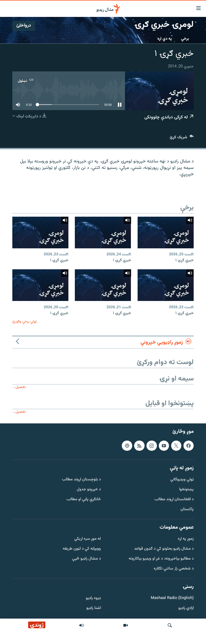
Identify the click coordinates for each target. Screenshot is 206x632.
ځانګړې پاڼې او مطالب (84, 499)
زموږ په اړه (186, 539)
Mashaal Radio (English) (172, 598)
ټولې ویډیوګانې (182, 479)
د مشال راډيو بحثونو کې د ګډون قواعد (164, 549)
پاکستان (187, 509)
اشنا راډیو (93, 608)
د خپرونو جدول (89, 489)
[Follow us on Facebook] (188, 445)
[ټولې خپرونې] (81, 625)
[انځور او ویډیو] (125, 625)
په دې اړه (164, 39)
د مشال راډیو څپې (86, 559)
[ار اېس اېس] (139, 445)
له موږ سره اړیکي (87, 539)
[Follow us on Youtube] (164, 445)
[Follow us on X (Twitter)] (176, 445)
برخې (185, 39)
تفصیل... (18, 387)
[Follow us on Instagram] (151, 445)
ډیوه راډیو (93, 598)
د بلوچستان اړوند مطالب (81, 479)
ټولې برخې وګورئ (24, 321)
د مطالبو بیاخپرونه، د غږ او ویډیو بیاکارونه (161, 559)
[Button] (182, 138)
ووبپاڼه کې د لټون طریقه (82, 549)
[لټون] (170, 625)
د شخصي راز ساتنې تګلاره (174, 568)
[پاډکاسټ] (127, 445)
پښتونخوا (186, 489)
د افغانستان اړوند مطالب (174, 499)
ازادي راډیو (186, 608)
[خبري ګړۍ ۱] (166, 232)
